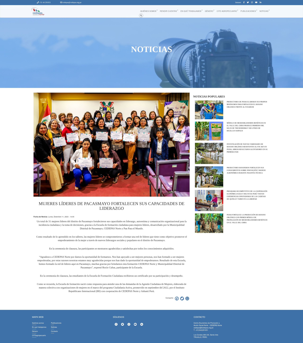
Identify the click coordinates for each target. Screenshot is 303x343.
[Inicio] (37, 11)
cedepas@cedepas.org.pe (71, 2)
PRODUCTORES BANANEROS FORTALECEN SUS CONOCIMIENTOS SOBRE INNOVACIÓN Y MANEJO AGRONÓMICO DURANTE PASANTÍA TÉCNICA (246, 170)
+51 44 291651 (45, 2)
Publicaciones (56, 323)
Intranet (238, 2)
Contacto (54, 331)
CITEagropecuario (39, 335)
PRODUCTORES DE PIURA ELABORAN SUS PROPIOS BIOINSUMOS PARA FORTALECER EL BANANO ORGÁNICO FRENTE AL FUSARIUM (247, 104)
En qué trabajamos (39, 327)
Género (35, 331)
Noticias (54, 327)
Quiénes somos (38, 323)
